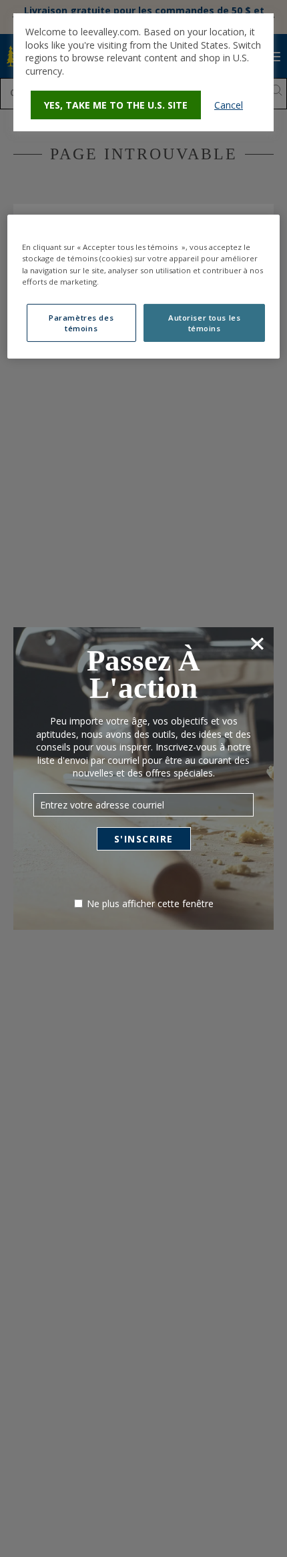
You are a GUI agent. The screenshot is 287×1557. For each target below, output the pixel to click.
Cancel (228, 105)
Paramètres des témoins (81, 323)
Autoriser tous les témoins (204, 323)
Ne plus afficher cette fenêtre (150, 903)
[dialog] (143, 72)
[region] (143, 287)
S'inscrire (144, 838)
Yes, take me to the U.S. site (116, 105)
